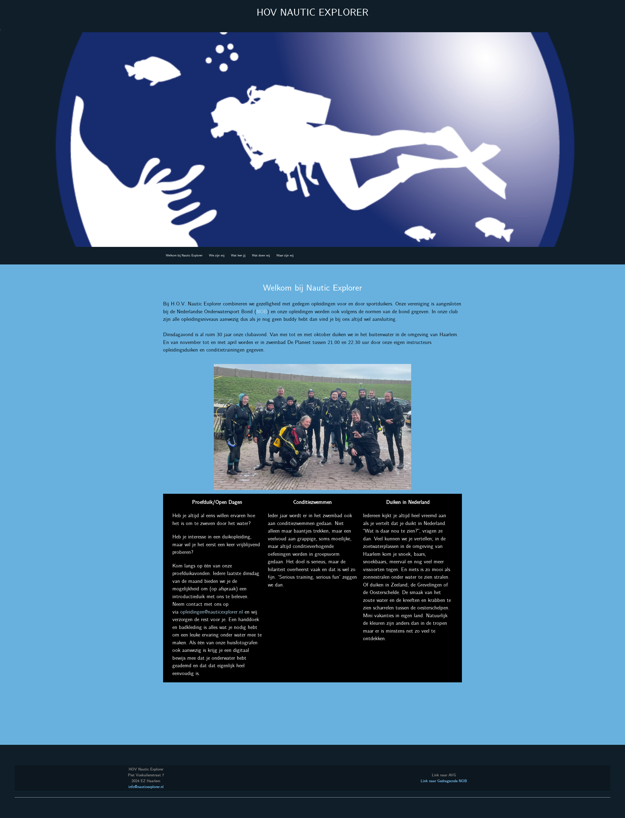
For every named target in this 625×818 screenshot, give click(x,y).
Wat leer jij (238, 255)
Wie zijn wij (216, 255)
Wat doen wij (261, 255)
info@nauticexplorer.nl (146, 786)
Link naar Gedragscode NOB (444, 781)
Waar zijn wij (284, 255)
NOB (261, 312)
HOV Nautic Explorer (312, 13)
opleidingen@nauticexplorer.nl (211, 612)
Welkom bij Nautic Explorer (184, 255)
